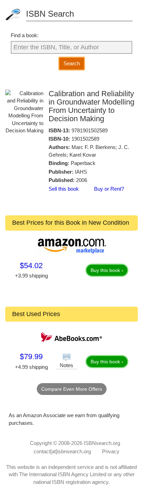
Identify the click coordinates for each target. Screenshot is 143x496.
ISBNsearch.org (102, 443)
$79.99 (31, 356)
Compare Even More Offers (71, 389)
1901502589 (85, 139)
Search (72, 63)
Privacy (110, 451)
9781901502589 (90, 130)
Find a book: (25, 35)
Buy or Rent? (109, 189)
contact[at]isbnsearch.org (62, 451)
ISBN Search (50, 13)
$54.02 (31, 265)
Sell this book (64, 189)
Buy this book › (107, 270)
